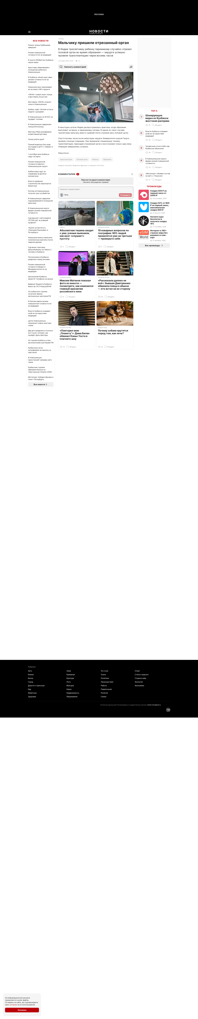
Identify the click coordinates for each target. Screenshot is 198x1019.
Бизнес (31, 674)
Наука (68, 689)
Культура (70, 678)
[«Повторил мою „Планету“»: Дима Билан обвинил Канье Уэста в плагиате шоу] (76, 313)
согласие (13, 1005)
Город (30, 682)
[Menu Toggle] (29, 32)
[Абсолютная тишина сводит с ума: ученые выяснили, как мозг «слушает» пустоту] (76, 213)
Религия (104, 693)
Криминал (70, 674)
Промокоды (154, 186)
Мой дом (70, 685)
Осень (103, 674)
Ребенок (95, 159)
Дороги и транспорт (36, 685)
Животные (32, 693)
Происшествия (107, 682)
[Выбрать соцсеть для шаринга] (131, 67)
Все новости (41, 41)
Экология (139, 682)
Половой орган (82, 159)
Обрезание (107, 159)
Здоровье (32, 696)
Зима (68, 671)
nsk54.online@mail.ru (154, 705)
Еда (29, 689)
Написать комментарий (75, 67)
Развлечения (106, 689)
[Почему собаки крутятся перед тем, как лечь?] (115, 313)
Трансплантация (66, 159)
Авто (30, 671)
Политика (105, 678)
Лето (68, 682)
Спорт (137, 671)
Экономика (139, 685)
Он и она (104, 671)
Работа (104, 685)
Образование (71, 696)
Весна (30, 678)
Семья (103, 696)
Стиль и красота (141, 674)
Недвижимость (72, 693)
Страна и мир (140, 678)
